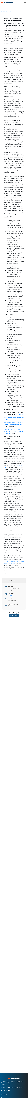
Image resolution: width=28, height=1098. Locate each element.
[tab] (7, 2)
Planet (10, 595)
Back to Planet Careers (7, 12)
